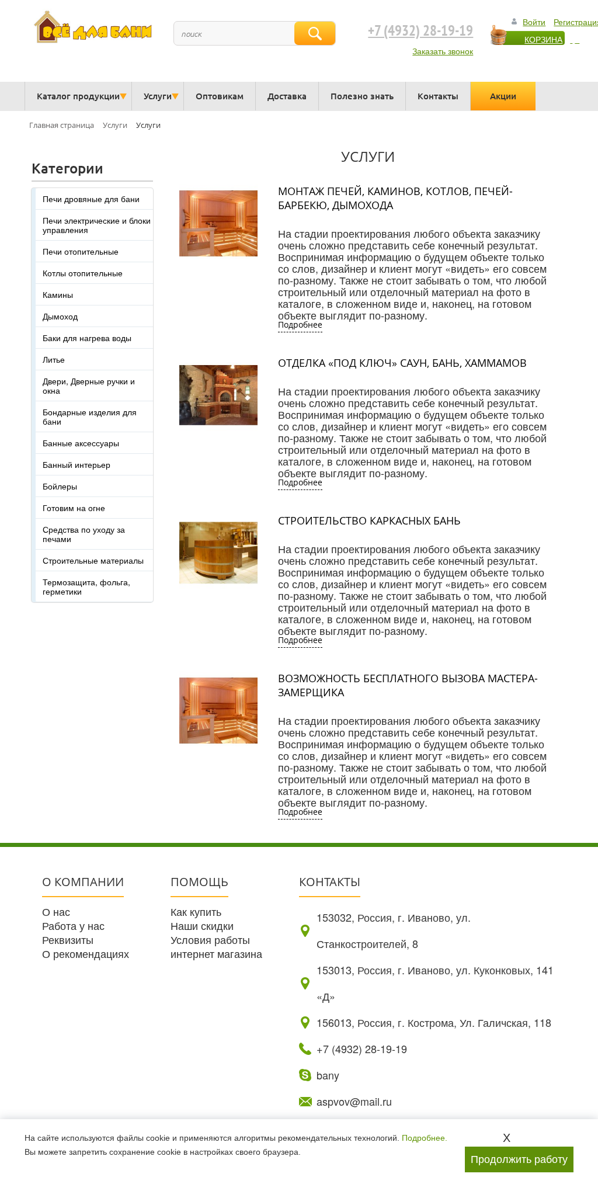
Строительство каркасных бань (369, 520)
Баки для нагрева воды (87, 337)
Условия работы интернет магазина (216, 946)
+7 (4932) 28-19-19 (420, 31)
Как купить (196, 911)
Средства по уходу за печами (84, 533)
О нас (56, 911)
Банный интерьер (76, 464)
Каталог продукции (78, 96)
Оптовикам (220, 96)
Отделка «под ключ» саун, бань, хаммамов (402, 363)
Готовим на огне (74, 507)
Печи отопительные (81, 251)
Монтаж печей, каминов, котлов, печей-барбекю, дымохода (395, 198)
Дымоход (60, 316)
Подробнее (300, 324)
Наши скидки (202, 925)
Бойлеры (60, 486)
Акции (503, 96)
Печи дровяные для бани (91, 198)
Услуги (158, 96)
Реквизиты (67, 939)
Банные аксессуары (81, 443)
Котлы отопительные (83, 273)
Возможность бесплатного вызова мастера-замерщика (408, 685)
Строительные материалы (93, 560)
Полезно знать (362, 96)
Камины (58, 294)
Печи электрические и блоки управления (97, 224)
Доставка (287, 96)
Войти (534, 21)
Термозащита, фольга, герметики (86, 586)
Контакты (438, 96)
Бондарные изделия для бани (90, 416)
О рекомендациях (85, 953)
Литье (54, 359)
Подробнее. (424, 1138)
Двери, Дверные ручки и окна (89, 385)
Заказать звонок (442, 51)
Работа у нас (73, 925)
